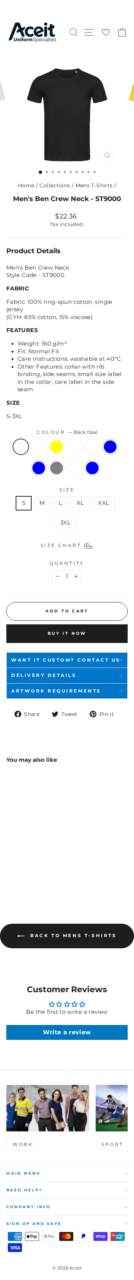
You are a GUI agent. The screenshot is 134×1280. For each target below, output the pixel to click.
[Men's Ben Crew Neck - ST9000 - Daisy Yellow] (28, 863)
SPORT (112, 1144)
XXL (103, 503)
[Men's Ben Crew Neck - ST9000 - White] (36, 870)
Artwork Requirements (56, 691)
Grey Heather (92, 446)
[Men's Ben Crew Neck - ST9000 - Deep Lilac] (19, 863)
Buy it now (67, 633)
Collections (54, 185)
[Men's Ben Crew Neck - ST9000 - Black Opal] (10, 863)
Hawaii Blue (110, 446)
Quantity (67, 563)
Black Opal (20, 446)
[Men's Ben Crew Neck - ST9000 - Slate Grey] (28, 870)
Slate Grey (56, 468)
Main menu (23, 1173)
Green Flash (74, 446)
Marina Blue (92, 468)
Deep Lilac (38, 446)
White (74, 468)
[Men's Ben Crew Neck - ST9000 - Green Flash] (36, 863)
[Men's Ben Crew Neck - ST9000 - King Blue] (19, 870)
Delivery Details (44, 675)
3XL (65, 522)
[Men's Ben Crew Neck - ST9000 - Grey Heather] (45, 863)
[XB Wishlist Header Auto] (106, 32)
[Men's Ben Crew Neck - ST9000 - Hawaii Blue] (10, 870)
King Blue (38, 468)
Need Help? (24, 1190)
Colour (67, 432)
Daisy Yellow (56, 446)
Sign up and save (34, 1223)
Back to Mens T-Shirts (72, 935)
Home (26, 185)
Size (66, 490)
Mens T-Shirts (94, 185)
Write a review (67, 1032)
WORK (23, 1144)
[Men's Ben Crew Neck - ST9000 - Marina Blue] (45, 870)
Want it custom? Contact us (66, 660)
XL (80, 503)
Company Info (28, 1206)
